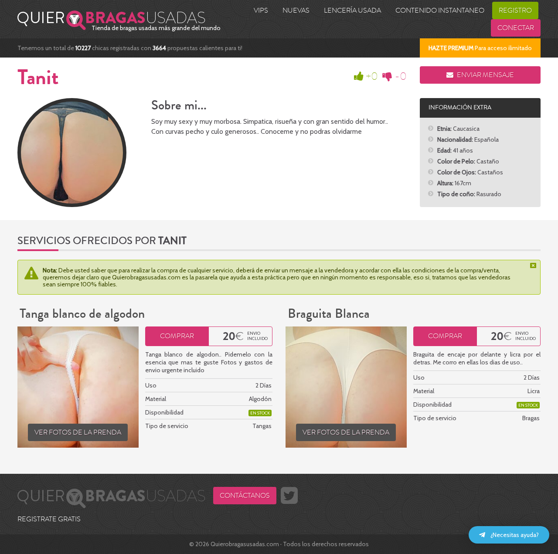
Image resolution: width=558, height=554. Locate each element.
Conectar (515, 28)
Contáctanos (245, 495)
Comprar (177, 336)
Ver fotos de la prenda (77, 432)
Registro (515, 10)
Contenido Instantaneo (439, 10)
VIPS (261, 10)
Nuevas (296, 10)
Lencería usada (352, 10)
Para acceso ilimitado (480, 48)
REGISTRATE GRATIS (49, 519)
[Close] (534, 265)
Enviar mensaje (485, 75)
